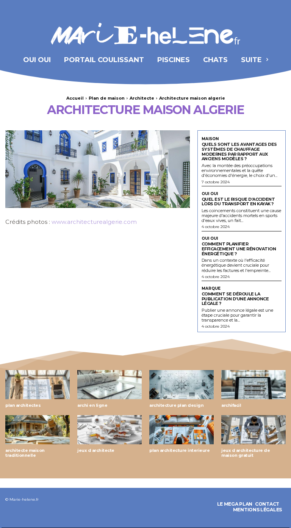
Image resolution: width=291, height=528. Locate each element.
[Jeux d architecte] (109, 429)
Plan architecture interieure (179, 450)
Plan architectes (23, 405)
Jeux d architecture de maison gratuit (245, 453)
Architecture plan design (176, 405)
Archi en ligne (92, 405)
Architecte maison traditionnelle (25, 453)
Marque (211, 288)
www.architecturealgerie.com (94, 221)
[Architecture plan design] (181, 384)
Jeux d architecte (95, 450)
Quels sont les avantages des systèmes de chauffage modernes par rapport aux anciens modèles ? (239, 151)
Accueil (75, 98)
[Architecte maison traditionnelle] (37, 429)
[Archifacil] (253, 384)
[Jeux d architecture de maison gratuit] (253, 429)
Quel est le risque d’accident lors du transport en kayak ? (238, 202)
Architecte (142, 98)
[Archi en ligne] (109, 384)
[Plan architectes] (37, 384)
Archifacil (231, 405)
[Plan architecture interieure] (181, 429)
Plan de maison (107, 98)
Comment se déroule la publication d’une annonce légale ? (235, 298)
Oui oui (210, 194)
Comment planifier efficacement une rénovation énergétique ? (239, 248)
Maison (210, 139)
